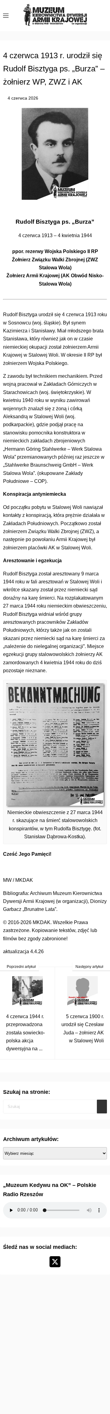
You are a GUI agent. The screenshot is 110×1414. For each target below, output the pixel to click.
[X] (55, 1261)
